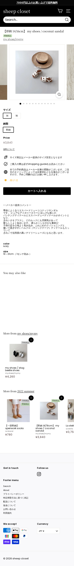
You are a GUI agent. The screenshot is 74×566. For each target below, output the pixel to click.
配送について (9, 501)
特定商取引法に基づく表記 (15, 497)
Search (7, 486)
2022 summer (25, 391)
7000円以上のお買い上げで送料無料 (37, 2)
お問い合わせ (9, 509)
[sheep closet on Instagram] (39, 474)
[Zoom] (59, 94)
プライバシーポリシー (13, 493)
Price (6, 138)
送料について (9, 149)
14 (7, 115)
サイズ (7, 110)
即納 (8, 129)
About (6, 490)
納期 (5, 123)
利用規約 (7, 512)
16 (17, 115)
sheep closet (16, 11)
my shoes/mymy (13, 39)
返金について (9, 505)
